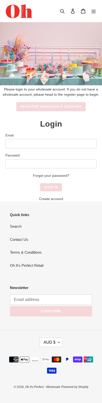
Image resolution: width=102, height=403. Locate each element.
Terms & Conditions (26, 252)
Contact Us (19, 239)
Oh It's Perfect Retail (26, 265)
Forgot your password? (51, 176)
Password (12, 155)
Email (9, 135)
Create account (51, 199)
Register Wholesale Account (51, 107)
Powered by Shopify (74, 387)
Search (16, 226)
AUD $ (49, 342)
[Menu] (93, 11)
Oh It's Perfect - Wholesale (42, 387)
